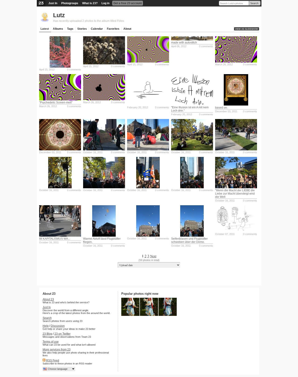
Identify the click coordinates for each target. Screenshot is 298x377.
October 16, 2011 (93, 152)
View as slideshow (246, 29)
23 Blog (47, 333)
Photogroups (69, 3)
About (127, 28)
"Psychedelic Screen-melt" (55, 102)
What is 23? (90, 3)
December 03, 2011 (226, 111)
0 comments (74, 69)
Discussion (58, 325)
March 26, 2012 (224, 64)
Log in (105, 3)
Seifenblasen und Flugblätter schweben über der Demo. (189, 240)
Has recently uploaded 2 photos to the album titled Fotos (88, 21)
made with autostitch (184, 42)
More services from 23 (57, 349)
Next (153, 256)
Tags (70, 28)
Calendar (97, 28)
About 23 (48, 299)
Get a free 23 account (127, 3)
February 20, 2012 (137, 107)
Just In (52, 3)
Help (46, 325)
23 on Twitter (62, 333)
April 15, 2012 (46, 69)
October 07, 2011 (225, 234)
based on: (221, 107)
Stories (82, 28)
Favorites (113, 28)
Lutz (59, 15)
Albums (58, 28)
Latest (45, 28)
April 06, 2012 (178, 46)
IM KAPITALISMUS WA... (54, 238)
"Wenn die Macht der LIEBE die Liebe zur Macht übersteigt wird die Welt (235, 193)
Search (254, 3)
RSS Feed (52, 360)
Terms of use (51, 341)
